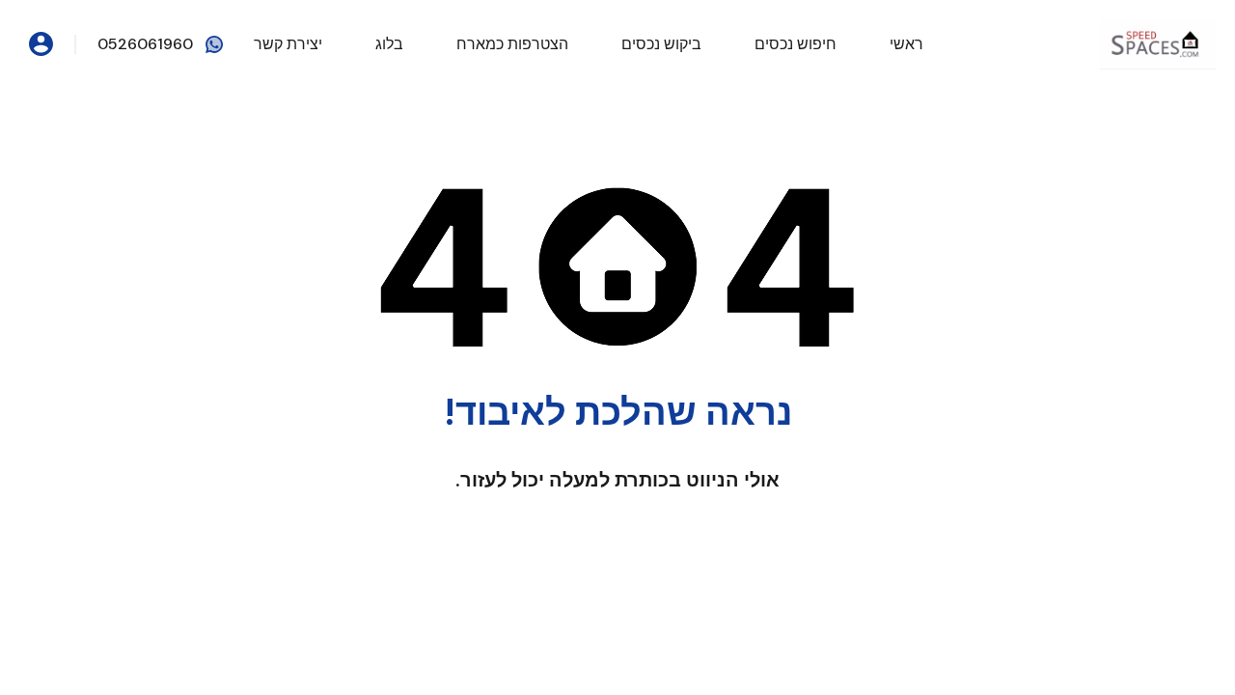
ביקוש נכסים (661, 44)
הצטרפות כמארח (512, 44)
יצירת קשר (288, 44)
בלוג (389, 44)
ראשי (906, 44)
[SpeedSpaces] (1158, 43)
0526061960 (145, 44)
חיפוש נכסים (796, 44)
